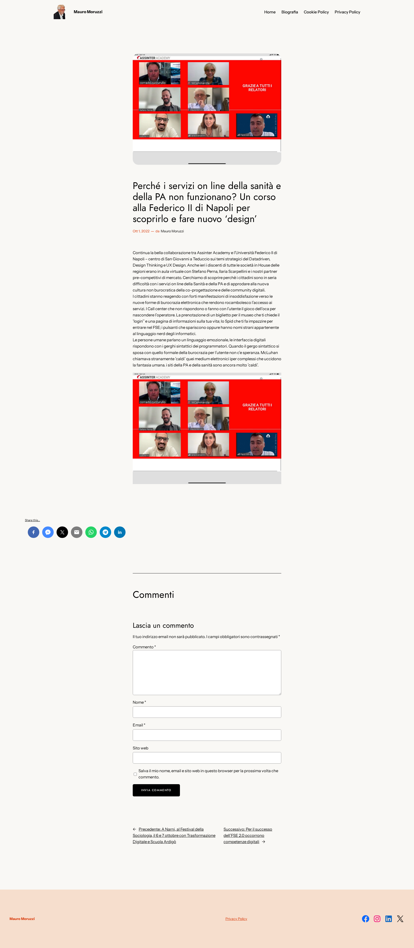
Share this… (32, 520)
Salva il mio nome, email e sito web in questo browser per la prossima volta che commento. (208, 773)
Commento (144, 647)
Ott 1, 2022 (141, 231)
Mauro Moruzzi (88, 11)
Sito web (140, 748)
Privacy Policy (236, 919)
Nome (139, 702)
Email (139, 725)
